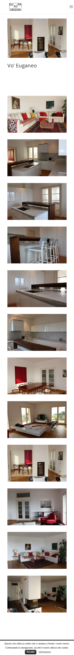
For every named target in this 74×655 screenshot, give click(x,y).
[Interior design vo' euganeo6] (37, 393)
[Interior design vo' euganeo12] (37, 131)
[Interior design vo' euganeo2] (37, 219)
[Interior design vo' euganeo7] (37, 437)
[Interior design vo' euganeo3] (37, 262)
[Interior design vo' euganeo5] (37, 349)
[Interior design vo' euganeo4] (37, 306)
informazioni (45, 652)
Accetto (31, 652)
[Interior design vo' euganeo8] (37, 480)
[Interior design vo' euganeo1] (37, 175)
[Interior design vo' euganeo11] (37, 611)
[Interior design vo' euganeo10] (37, 567)
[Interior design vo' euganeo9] (37, 524)
